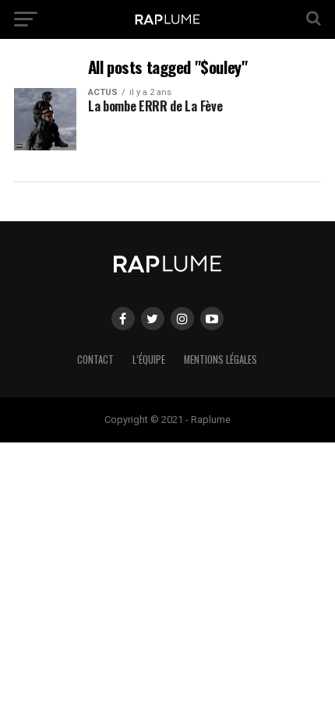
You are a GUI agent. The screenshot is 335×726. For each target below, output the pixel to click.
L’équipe (148, 359)
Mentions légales (220, 359)
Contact (95, 359)
